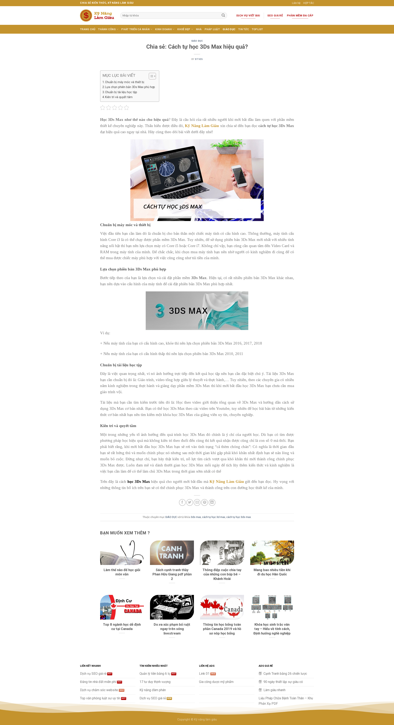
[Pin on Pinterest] (204, 502)
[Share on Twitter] (189, 502)
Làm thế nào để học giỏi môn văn (122, 572)
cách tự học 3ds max (238, 517)
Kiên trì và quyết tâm (119, 97)
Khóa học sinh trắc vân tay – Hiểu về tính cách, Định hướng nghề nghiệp (272, 629)
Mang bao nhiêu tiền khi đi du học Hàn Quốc (272, 572)
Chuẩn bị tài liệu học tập (121, 92)
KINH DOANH (163, 29)
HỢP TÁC (308, 3)
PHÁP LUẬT (212, 29)
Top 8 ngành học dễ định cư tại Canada (122, 627)
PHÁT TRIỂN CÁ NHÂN (135, 29)
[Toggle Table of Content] (150, 76)
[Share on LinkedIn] (212, 502)
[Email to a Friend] (197, 502)
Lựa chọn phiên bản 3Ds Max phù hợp (130, 87)
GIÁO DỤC (229, 29)
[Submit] (223, 15)
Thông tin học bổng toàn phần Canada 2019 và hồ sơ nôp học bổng (222, 629)
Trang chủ (87, 29)
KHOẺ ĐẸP (183, 29)
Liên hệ (296, 3)
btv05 (199, 59)
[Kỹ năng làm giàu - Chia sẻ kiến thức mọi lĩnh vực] (97, 15)
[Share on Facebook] (182, 502)
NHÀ (199, 29)
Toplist (257, 29)
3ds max (196, 517)
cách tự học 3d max (213, 517)
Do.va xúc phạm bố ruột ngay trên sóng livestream (172, 629)
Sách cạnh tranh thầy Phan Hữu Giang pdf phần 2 (172, 574)
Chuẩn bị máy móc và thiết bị (124, 82)
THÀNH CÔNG (107, 29)
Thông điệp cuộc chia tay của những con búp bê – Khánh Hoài (222, 574)
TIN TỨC (243, 29)
